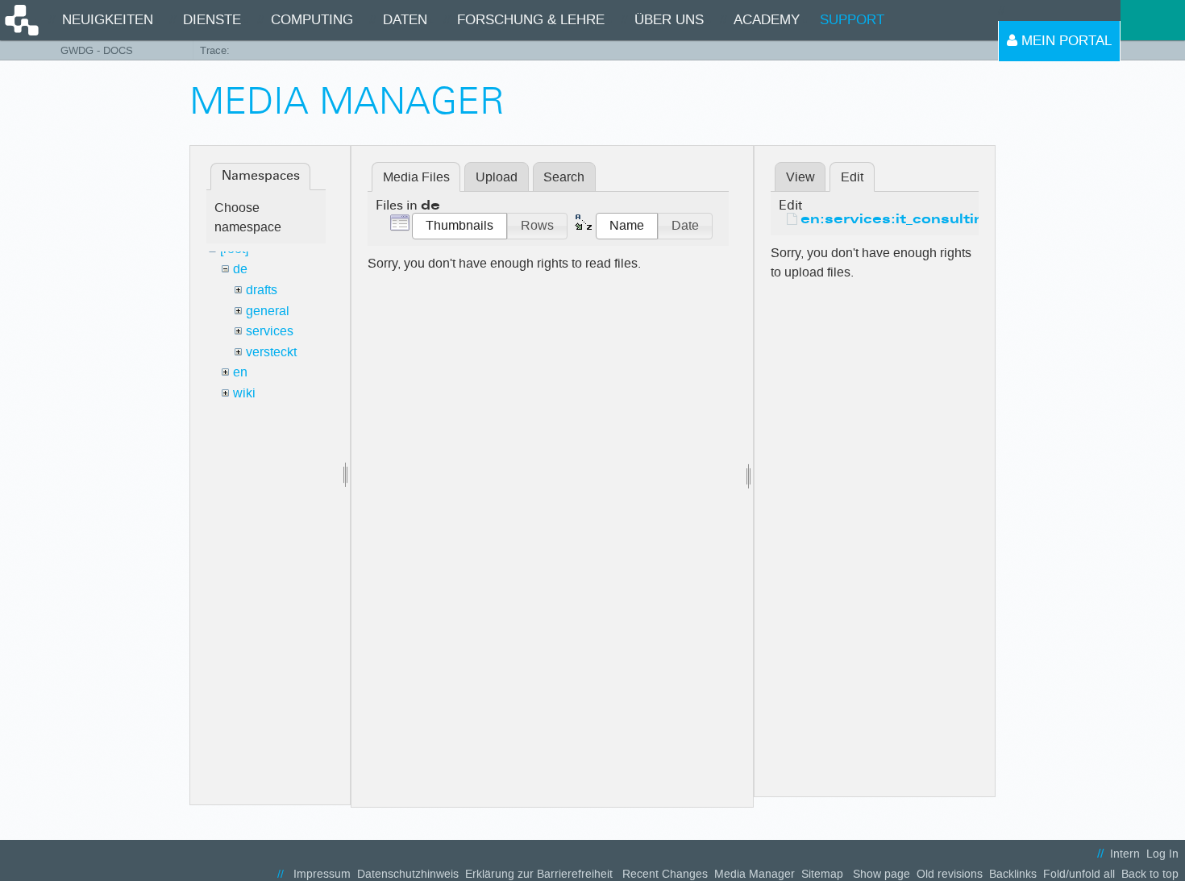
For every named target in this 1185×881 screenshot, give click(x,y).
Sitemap (822, 874)
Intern (1125, 854)
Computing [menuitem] (312, 19)
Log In (1162, 854)
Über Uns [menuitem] (669, 19)
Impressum (322, 874)
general (267, 311)
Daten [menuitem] (405, 19)
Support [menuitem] (852, 19)
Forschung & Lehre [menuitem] (531, 19)
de (240, 269)
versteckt (271, 352)
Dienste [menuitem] (212, 19)
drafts (261, 290)
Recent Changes (665, 874)
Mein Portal (1064, 40)
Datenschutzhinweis (408, 874)
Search (563, 177)
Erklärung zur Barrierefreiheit (539, 874)
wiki (244, 393)
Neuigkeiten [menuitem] (107, 19)
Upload (497, 177)
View (800, 177)
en (240, 372)
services (269, 331)
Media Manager (754, 874)
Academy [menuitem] (767, 19)
